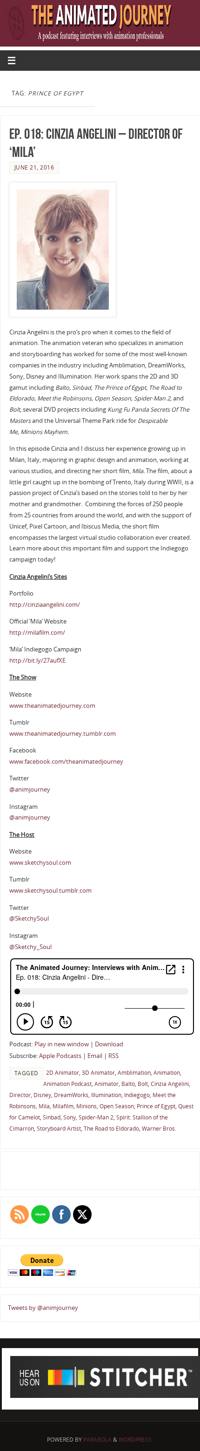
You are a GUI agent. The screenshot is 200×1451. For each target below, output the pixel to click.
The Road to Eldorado (111, 1128)
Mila (44, 1106)
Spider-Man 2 (96, 1117)
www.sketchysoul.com (40, 863)
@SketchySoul (29, 918)
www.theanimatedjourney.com (52, 706)
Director (20, 1095)
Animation (166, 1073)
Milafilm (63, 1106)
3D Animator (98, 1073)
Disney (42, 1095)
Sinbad (51, 1117)
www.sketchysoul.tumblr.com (50, 891)
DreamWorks (71, 1095)
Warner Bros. (159, 1128)
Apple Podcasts (60, 1056)
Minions (86, 1106)
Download (109, 1044)
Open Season (117, 1106)
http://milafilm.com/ (37, 633)
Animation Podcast (67, 1084)
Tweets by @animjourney (43, 1308)
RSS (113, 1056)
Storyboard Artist (59, 1128)
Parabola (97, 1440)
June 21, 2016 (34, 167)
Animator (106, 1084)
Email (94, 1056)
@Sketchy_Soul (30, 947)
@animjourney (29, 789)
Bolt (143, 1084)
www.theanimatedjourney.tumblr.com (62, 734)
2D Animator (62, 1073)
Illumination (106, 1095)
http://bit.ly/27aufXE (37, 660)
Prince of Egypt (156, 1106)
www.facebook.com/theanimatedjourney (66, 762)
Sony (69, 1117)
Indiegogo (137, 1095)
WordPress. (136, 1440)
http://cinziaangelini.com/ (44, 605)
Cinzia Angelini (170, 1084)
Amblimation (134, 1073)
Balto (128, 1084)
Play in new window (61, 1044)
